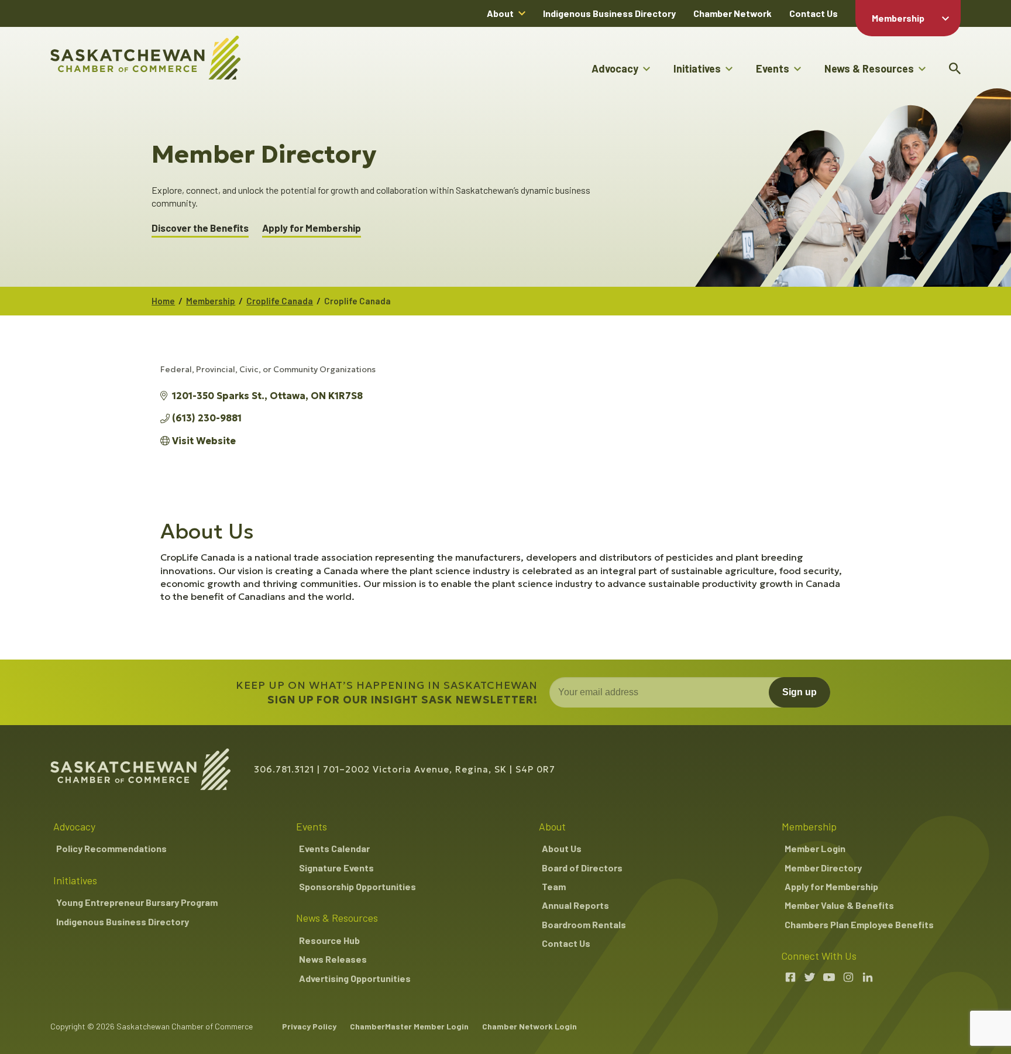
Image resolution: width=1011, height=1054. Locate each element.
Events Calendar (334, 848)
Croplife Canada (279, 301)
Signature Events (336, 867)
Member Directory (823, 867)
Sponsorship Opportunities (357, 886)
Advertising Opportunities (355, 978)
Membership (898, 17)
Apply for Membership (311, 228)
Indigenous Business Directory (609, 13)
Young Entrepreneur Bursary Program (137, 902)
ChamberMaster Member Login (409, 1026)
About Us (562, 848)
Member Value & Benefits (839, 905)
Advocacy (615, 68)
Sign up (799, 692)
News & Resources (869, 68)
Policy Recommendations (111, 848)
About (500, 13)
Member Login (815, 848)
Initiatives (697, 68)
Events (772, 68)
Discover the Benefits (200, 228)
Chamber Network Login (529, 1026)
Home (163, 301)
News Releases (333, 958)
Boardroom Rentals (584, 924)
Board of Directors (582, 867)
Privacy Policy (309, 1026)
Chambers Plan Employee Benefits (859, 924)
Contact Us (813, 13)
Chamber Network (732, 13)
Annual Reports (575, 905)
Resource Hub (329, 940)
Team (554, 886)
